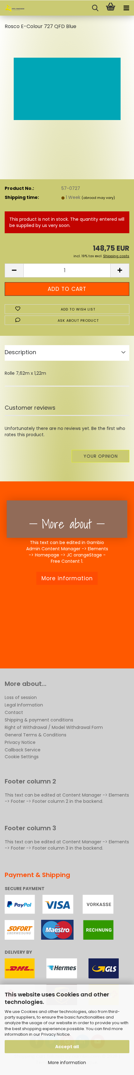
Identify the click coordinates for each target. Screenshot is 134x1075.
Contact (14, 712)
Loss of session (21, 697)
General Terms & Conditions (35, 735)
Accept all (67, 1047)
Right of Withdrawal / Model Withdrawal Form (54, 727)
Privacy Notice (55, 1034)
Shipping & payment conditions (39, 720)
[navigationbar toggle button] (126, 8)
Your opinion (101, 456)
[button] (14, 270)
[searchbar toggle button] (95, 8)
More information (67, 1062)
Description (20, 352)
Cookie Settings (22, 757)
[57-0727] (67, 82)
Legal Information (24, 705)
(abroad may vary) (98, 197)
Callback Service (23, 750)
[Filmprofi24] (12, 8)
